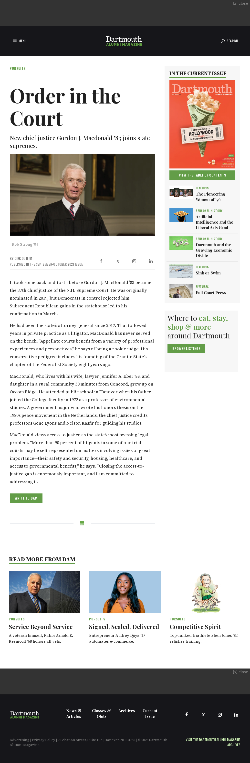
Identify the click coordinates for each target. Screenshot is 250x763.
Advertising (19, 739)
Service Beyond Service (41, 626)
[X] (118, 261)
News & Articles (74, 713)
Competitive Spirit (195, 626)
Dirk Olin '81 (23, 258)
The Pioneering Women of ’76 (210, 196)
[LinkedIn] (151, 261)
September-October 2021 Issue (59, 264)
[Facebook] (101, 261)
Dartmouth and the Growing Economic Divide (214, 250)
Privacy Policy (43, 739)
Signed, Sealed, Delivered (124, 626)
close (240, 3)
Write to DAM (26, 498)
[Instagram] (134, 261)
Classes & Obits (101, 713)
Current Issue (150, 713)
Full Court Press (211, 292)
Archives (126, 710)
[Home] (124, 41)
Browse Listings (186, 348)
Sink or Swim (208, 272)
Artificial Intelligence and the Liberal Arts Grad (214, 222)
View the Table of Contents (202, 175)
